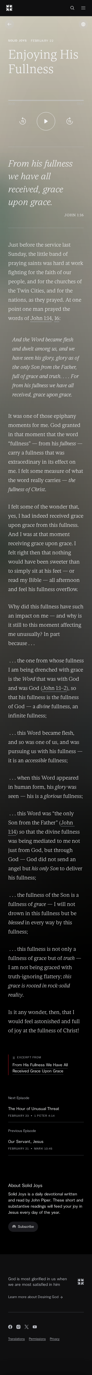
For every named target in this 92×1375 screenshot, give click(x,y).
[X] (27, 1328)
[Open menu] (83, 7)
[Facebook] (10, 1328)
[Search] (72, 8)
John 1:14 (41, 318)
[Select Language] (83, 24)
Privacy (55, 1338)
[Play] (46, 121)
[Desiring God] (9, 8)
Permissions (37, 1338)
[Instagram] (18, 1328)
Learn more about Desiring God (33, 1297)
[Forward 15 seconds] (69, 121)
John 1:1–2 (54, 688)
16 (56, 318)
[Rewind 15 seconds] (22, 121)
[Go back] (9, 24)
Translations (16, 1338)
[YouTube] (35, 1328)
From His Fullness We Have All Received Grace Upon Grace (40, 1068)
